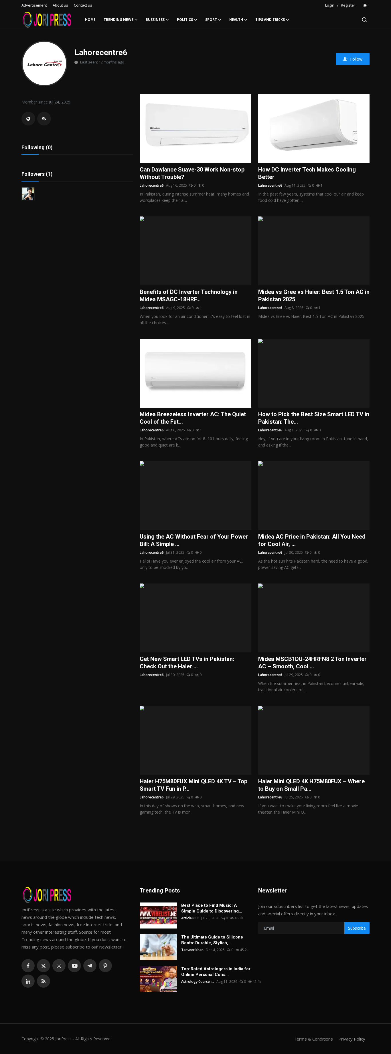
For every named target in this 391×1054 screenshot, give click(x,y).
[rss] (43, 981)
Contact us (83, 5)
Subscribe (357, 928)
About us (60, 5)
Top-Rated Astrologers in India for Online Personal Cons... (215, 971)
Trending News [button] (118, 19)
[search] (364, 20)
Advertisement (34, 5)
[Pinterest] (105, 965)
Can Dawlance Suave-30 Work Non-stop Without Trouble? (192, 173)
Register (348, 5)
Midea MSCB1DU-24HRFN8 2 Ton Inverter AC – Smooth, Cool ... (312, 662)
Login (329, 5)
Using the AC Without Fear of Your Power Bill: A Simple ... (194, 540)
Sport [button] (211, 19)
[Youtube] (74, 965)
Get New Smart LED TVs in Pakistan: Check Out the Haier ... (187, 662)
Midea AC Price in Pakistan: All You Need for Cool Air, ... (312, 540)
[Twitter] (43, 965)
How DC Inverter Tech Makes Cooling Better (307, 173)
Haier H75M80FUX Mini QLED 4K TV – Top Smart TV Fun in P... (193, 785)
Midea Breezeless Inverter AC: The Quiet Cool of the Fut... (193, 418)
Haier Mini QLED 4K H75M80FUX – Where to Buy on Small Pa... (311, 785)
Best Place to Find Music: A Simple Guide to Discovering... (211, 908)
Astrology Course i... (197, 981)
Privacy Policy (351, 1039)
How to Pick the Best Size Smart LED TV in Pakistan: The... (313, 418)
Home (90, 19)
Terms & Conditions (313, 1039)
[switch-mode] (365, 5)
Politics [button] (185, 19)
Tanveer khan (192, 949)
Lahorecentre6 (152, 185)
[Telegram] (89, 965)
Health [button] (236, 19)
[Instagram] (59, 965)
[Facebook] (28, 965)
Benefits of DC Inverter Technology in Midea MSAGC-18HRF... (189, 295)
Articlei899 (190, 918)
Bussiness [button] (155, 19)
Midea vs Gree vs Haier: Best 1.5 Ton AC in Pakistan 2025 (314, 295)
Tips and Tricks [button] (270, 19)
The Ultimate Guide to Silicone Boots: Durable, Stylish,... (212, 940)
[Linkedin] (28, 981)
